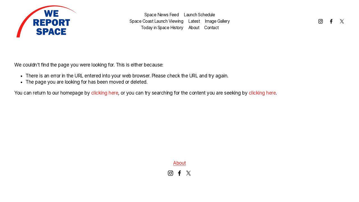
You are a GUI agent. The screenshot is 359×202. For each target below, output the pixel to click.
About (193, 27)
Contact (211, 27)
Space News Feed (161, 14)
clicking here (104, 93)
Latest (194, 21)
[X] (342, 21)
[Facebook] (331, 21)
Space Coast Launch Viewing (156, 21)
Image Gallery (217, 21)
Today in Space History (162, 27)
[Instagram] (320, 21)
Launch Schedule (199, 14)
